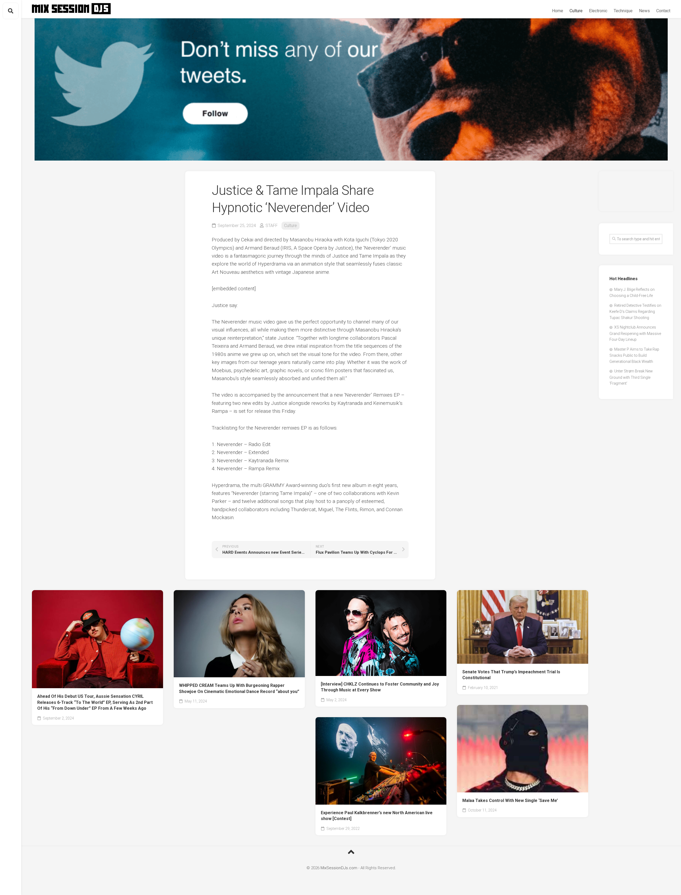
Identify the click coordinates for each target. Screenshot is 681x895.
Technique (623, 10)
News (644, 10)
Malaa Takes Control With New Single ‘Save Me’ (510, 800)
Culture (576, 10)
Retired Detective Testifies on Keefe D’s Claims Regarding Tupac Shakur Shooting (635, 311)
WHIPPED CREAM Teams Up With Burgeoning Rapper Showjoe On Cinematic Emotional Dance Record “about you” (239, 688)
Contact (663, 10)
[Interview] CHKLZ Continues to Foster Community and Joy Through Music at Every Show (380, 687)
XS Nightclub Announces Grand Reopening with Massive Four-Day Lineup (635, 333)
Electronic (598, 10)
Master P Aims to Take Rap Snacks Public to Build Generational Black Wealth (634, 355)
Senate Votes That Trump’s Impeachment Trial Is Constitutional (511, 674)
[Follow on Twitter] (351, 89)
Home (557, 10)
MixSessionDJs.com (339, 867)
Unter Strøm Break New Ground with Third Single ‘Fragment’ (631, 377)
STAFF (271, 225)
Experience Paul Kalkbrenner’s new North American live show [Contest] (377, 815)
